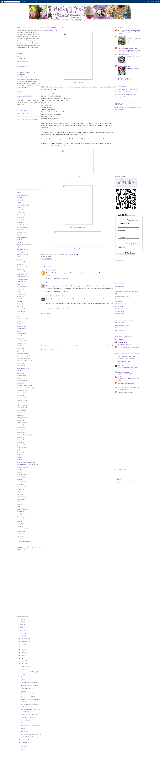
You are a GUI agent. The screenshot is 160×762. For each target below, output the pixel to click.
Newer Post (44, 346)
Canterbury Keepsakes (122, 325)
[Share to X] (46, 259)
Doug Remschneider (121, 309)
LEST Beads (21, 405)
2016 (21, 619)
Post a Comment (46, 313)
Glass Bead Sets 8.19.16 (132, 56)
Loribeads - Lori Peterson (126, 383)
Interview (20, 393)
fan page (31, 83)
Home (19, 56)
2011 (21, 633)
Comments (121, 483)
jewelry (19, 395)
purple (19, 455)
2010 (21, 636)
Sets (18, 484)
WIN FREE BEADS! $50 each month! (126, 89)
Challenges (20, 249)
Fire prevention (21, 328)
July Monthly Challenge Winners (126, 374)
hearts (19, 373)
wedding (20, 534)
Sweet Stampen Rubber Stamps (124, 92)
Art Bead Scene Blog (124, 372)
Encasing (20, 301)
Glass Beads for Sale (23, 92)
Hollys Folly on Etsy (23, 61)
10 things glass (21, 195)
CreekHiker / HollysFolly (53, 296)
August (23, 650)
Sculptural (24, 728)
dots (18, 291)
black (19, 230)
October (23, 644)
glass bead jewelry (22, 356)
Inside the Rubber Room (24, 388)
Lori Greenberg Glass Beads (126, 356)
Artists (19, 210)
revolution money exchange (25, 462)
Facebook (20, 311)
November (24, 641)
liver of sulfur (21, 408)
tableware (20, 511)
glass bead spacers (22, 358)
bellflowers (20, 222)
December (24, 638)
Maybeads (121, 377)
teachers (19, 516)
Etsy (18, 304)
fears (18, 316)
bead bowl (20, 215)
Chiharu (117, 294)
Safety (19, 469)
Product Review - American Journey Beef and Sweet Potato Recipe (133, 39)
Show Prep (20, 487)
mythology (20, 427)
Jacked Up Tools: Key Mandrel (30, 683)
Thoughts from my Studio (125, 392)
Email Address (123, 224)
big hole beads (21, 227)
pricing (19, 452)
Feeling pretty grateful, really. (125, 385)
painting (19, 437)
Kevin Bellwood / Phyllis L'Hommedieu (127, 291)
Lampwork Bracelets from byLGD (128, 388)
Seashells (20, 477)
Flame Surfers (21, 333)
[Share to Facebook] (48, 259)
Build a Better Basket (27, 677)
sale (18, 472)
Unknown (49, 270)
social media (21, 499)
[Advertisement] (57, 329)
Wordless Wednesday (23, 541)
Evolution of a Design (27, 717)
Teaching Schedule (121, 97)
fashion (19, 314)
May (22, 658)
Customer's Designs (23, 279)
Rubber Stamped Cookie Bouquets (27, 464)
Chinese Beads (21, 254)
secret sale (20, 482)
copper (19, 264)
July (22, 652)
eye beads (20, 306)
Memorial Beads (22, 417)
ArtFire (19, 207)
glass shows (20, 363)
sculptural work (22, 474)
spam (18, 502)
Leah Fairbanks (119, 299)
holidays (20, 378)
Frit (18, 346)
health (19, 371)
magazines (20, 410)
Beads (19, 220)
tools (18, 521)
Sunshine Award (25, 723)
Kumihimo (20, 398)
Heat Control (21, 375)
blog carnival (21, 232)
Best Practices (21, 225)
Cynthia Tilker (119, 311)
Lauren (48, 283)
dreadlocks (20, 294)
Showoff (19, 489)
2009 (21, 746)
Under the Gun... (25, 666)
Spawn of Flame (122, 342)
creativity (20, 269)
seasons (19, 479)
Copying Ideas (21, 267)
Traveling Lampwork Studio (29, 694)
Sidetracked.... (25, 731)
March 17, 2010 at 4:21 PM (57, 278)
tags (18, 514)
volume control (21, 529)
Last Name (121, 237)
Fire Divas (20, 326)
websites (19, 531)
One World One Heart (23, 435)
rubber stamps (21, 467)
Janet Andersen (119, 289)
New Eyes (120, 363)
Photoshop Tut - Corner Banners (30, 726)
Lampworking (21, 400)
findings (19, 321)
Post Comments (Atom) (56, 350)
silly (18, 492)
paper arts (20, 442)
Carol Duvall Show (23, 244)
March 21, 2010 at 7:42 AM (57, 291)
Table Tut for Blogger (27, 680)
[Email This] (42, 259)
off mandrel (20, 432)
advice (19, 200)
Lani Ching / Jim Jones (122, 296)
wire (18, 539)
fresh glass (20, 341)
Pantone (19, 440)
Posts (119, 479)
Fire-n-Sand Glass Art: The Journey (129, 347)
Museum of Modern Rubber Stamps (125, 94)
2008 (21, 749)
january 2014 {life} (123, 389)
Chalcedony (21, 247)
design (19, 284)
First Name (121, 230)
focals (19, 338)
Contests (20, 262)
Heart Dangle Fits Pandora (124, 80)
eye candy (20, 309)
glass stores (20, 366)
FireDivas (121, 339)
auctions (19, 212)
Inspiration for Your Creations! (30, 685)
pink (18, 450)
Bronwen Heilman (120, 304)
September (24, 647)
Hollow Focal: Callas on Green (78, 177)
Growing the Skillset (27, 688)
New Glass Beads (22, 59)
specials (19, 504)
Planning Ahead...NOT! (28, 697)
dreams (19, 296)
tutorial (19, 524)
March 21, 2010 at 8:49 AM (57, 308)
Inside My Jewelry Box (24, 385)
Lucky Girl (24, 669)
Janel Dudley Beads (124, 361)
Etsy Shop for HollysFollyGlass (127, 48)
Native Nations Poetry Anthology (126, 358)
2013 (21, 627)
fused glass (20, 348)
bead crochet (21, 217)
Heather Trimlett (120, 313)
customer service (22, 277)
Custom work (21, 274)
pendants (20, 445)
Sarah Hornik (119, 306)
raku (18, 457)
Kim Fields (118, 301)
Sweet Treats (21, 509)
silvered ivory (21, 497)
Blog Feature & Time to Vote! (29, 714)
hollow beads (21, 380)
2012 (21, 630)
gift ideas (20, 351)
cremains (20, 272)
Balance (23, 691)
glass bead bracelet (23, 353)
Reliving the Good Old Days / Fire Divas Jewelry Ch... (31, 735)
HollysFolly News (22, 66)
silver (19, 494)
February (24, 740)
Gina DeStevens (120, 330)
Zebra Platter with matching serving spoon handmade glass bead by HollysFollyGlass (129, 51)
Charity (19, 252)
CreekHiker (121, 36)
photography (21, 447)
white (19, 536)
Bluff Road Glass (120, 323)
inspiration (20, 390)
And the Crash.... (26, 720)
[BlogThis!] (44, 259)
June (22, 655)
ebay (18, 299)
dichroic (19, 289)
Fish (18, 331)
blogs (19, 235)
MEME (19, 415)
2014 (21, 625)
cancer (19, 242)
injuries (19, 383)
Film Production (22, 319)
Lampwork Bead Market (24, 96)
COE (18, 257)
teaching (20, 519)
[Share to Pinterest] (51, 259)
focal (18, 336)
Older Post (111, 346)
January (23, 743)
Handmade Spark (22, 368)
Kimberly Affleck (120, 286)
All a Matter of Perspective (124, 344)
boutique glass (21, 237)
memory (19, 420)
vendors (19, 526)
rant (18, 460)
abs (18, 197)
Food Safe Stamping (124, 66)
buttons (19, 239)
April (23, 661)
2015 (21, 622)
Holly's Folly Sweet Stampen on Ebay (129, 30)
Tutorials (20, 64)
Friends (19, 343)
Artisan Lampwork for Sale (25, 94)
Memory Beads (21, 422)
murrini (19, 425)
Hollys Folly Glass (123, 78)
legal (18, 403)
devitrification (21, 286)
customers (20, 282)
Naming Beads (21, 430)
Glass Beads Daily (123, 54)
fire (18, 324)
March (23, 664)
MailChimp (136, 244)
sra (18, 506)
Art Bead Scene (21, 205)
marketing (20, 413)
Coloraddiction (122, 366)
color (18, 259)
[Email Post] (77, 254)
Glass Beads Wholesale (24, 361)
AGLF (19, 202)
